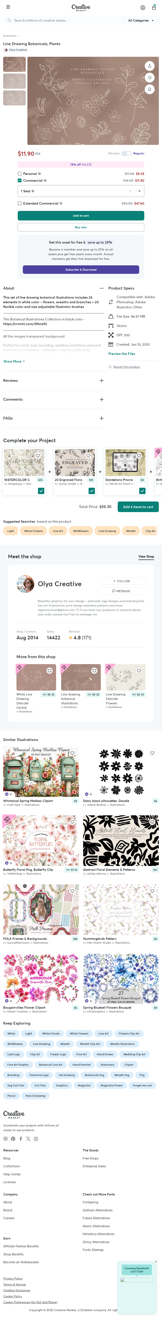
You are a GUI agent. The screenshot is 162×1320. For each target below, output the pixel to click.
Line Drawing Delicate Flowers (115, 699)
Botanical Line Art (50, 1065)
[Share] (150, 66)
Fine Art (81, 1054)
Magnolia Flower (112, 1085)
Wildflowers (15, 1044)
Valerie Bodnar (96, 805)
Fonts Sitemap (93, 1250)
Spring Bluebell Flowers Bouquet (107, 1008)
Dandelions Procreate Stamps (127, 480)
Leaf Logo (13, 1054)
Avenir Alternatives (96, 1226)
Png (141, 1075)
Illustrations (9, 35)
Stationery (107, 1065)
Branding (13, 1075)
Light (28, 1033)
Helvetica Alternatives (99, 1234)
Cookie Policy (12, 1296)
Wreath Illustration (122, 1044)
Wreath (65, 1044)
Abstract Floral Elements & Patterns (109, 870)
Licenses (9, 1182)
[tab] (14, 64)
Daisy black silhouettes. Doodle (106, 801)
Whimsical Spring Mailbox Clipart (28, 801)
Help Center (12, 1174)
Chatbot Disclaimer (16, 1290)
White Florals (51, 1033)
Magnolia (84, 1085)
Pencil (11, 1096)
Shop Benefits (13, 1254)
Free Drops (91, 1158)
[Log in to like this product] (38, 456)
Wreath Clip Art (90, 1044)
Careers (9, 1218)
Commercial (33, 180)
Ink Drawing (67, 1075)
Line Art (104, 1033)
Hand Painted (81, 1065)
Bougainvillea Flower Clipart (24, 1008)
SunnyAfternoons (18, 943)
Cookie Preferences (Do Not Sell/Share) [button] (30, 1302)
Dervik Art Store (119, 483)
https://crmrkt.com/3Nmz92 (25, 324)
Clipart (129, 1065)
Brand (7, 1210)
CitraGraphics (96, 1012)
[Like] (150, 78)
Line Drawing (41, 1044)
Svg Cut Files (15, 1085)
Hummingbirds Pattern (99, 939)
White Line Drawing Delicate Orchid (24, 701)
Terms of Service (14, 1284)
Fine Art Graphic (18, 1065)
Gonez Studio (67, 483)
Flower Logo (58, 1054)
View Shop (146, 556)
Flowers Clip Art (129, 1033)
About (7, 1202)
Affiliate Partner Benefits (21, 1246)
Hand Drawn (105, 1054)
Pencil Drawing (35, 1096)
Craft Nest (13, 805)
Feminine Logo (39, 1075)
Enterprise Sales (94, 1166)
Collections (11, 1166)
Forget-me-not (142, 1085)
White (11, 1033)
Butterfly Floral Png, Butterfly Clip (28, 870)
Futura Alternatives (96, 1218)
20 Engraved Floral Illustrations (78, 480)
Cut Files (40, 1085)
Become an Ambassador (21, 1262)
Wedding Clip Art (134, 1054)
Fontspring (90, 1202)
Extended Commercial (40, 203)
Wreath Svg (121, 1075)
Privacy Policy (13, 1278)
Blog (6, 1158)
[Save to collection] (150, 89)
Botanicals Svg (94, 1075)
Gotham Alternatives (98, 1210)
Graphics (32, 483)
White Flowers (79, 1033)
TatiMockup (14, 874)
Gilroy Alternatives (96, 1242)
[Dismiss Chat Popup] (156, 1262)
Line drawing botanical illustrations (70, 699)
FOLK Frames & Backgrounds (25, 939)
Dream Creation (17, 1012)
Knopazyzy (15, 483)
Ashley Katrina (96, 874)
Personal (30, 174)
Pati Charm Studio (99, 943)
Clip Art (35, 1054)
